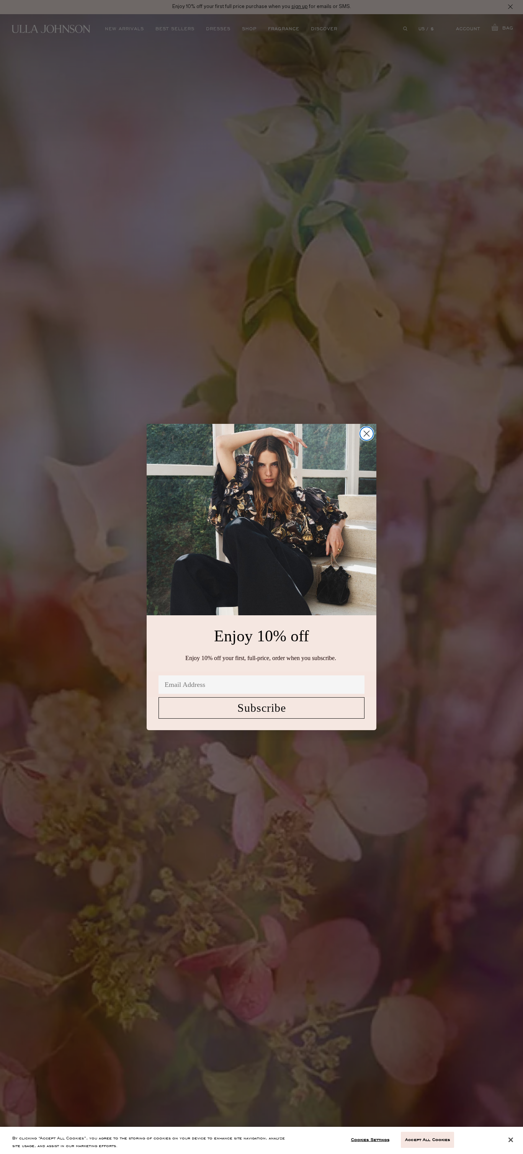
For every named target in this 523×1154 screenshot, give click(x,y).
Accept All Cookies (427, 1139)
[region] (261, 1140)
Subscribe (261, 707)
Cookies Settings (370, 1139)
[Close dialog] (366, 433)
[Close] (510, 1139)
